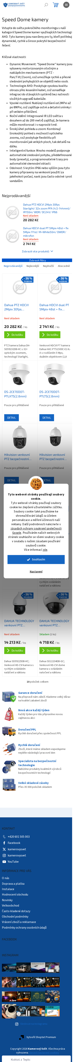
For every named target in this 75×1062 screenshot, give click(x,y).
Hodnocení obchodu (15, 909)
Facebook (14, 858)
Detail (11, 435)
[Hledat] (46, 5)
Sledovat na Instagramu (33, 1039)
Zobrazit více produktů (34, 264)
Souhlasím (38, 559)
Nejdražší (48, 279)
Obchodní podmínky (15, 931)
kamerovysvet (17, 864)
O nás (5, 893)
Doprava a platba (13, 898)
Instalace (8, 904)
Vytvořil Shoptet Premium (39, 1052)
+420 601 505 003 (19, 851)
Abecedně (10, 287)
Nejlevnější (33, 279)
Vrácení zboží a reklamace (19, 937)
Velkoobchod (10, 920)
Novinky (7, 915)
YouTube (13, 876)
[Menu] (66, 5)
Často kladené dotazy (16, 926)
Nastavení (36, 572)
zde (45, 550)
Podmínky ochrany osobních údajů (24, 942)
